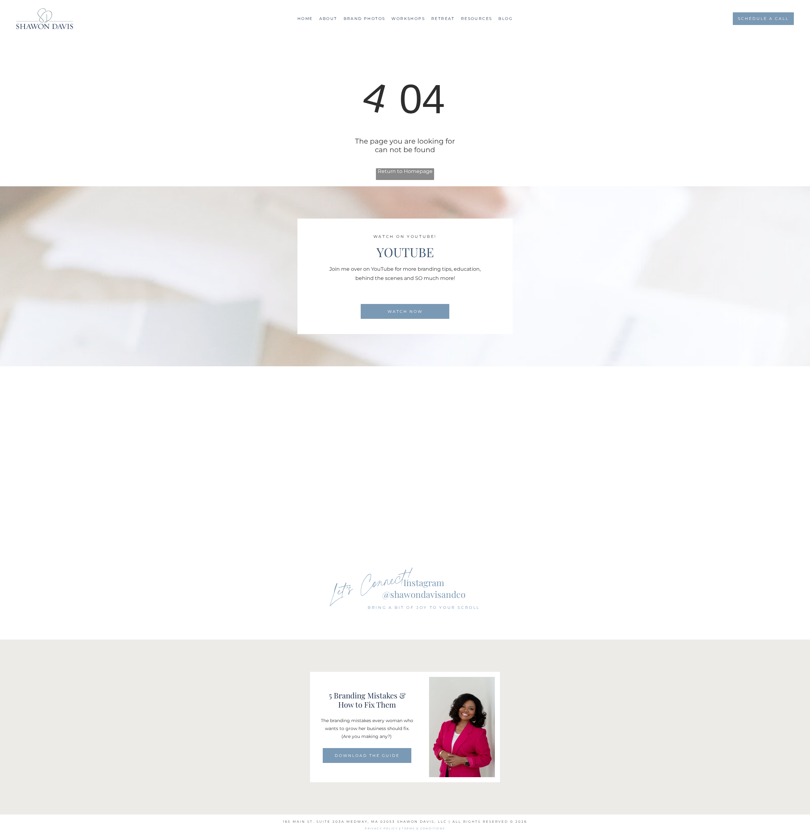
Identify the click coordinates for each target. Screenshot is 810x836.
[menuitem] (305, 18)
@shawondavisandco (423, 594)
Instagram (423, 582)
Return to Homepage (405, 171)
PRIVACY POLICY (381, 828)
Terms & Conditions (423, 828)
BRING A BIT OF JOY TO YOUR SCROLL (424, 607)
